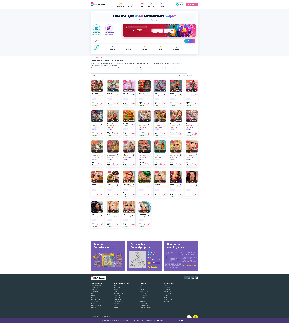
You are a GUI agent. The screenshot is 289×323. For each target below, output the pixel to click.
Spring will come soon (158, 184)
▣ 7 (97, 96)
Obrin (94, 125)
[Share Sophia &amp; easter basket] (133, 154)
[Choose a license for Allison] (148, 133)
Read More (93, 72)
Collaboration (167, 295)
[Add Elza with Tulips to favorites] (192, 133)
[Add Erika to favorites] (113, 224)
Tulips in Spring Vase (111, 123)
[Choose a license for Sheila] (180, 133)
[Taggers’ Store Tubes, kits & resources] (96, 27)
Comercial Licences (96, 299)
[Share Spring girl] (133, 94)
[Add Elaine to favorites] (176, 164)
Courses (93, 295)
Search (190, 41)
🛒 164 (112, 157)
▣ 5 (129, 96)
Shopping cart (117, 287)
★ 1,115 (93, 96)
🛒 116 (190, 187)
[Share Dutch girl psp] (148, 215)
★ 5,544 (155, 157)
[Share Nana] (101, 215)
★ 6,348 (93, 157)
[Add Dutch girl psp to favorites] (145, 224)
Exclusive (142, 95)
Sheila (171, 123)
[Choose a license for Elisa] (133, 224)
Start (160, 49)
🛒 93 (174, 157)
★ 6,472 (187, 157)
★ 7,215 (187, 127)
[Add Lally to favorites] (98, 133)
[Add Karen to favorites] (145, 194)
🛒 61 (159, 127)
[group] (108, 256)
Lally (93, 123)
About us (166, 285)
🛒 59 (159, 157)
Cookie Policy (167, 293)
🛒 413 (112, 127)
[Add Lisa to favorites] (160, 164)
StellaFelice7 (95, 95)
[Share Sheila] (180, 124)
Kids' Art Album (95, 309)
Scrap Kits (128, 49)
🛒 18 (112, 187)
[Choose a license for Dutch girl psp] (148, 224)
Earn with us (167, 287)
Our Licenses (117, 299)
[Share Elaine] (180, 154)
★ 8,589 (108, 157)
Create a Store (118, 297)
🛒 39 (112, 218)
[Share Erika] (117, 215)
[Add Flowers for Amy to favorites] (98, 164)
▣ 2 (145, 218)
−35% (94, 81)
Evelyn (172, 93)
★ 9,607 (93, 187)
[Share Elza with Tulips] (195, 124)
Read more (160, 320)
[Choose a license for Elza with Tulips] (195, 133)
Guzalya (110, 185)
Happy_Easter (111, 154)
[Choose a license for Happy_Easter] (117, 164)
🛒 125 (190, 157)
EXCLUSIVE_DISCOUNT (175, 95)
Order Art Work (94, 301)
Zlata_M (188, 185)
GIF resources (109, 69)
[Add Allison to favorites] (145, 133)
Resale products (176, 49)
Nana (93, 214)
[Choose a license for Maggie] (180, 194)
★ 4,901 (171, 187)
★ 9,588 (124, 157)
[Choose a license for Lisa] (164, 164)
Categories (142, 297)
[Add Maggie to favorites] (176, 194)
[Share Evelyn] (180, 94)
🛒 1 (127, 96)
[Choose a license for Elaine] (180, 164)
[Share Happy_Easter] (117, 154)
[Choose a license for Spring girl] (133, 103)
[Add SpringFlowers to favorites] (160, 133)
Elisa (124, 214)
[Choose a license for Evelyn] (180, 103)
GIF (192, 49)
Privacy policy (167, 291)
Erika (108, 214)
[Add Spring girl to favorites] (129, 103)
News (115, 305)
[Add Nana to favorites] (98, 224)
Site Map (116, 303)
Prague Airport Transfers (146, 309)
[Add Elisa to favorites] (129, 224)
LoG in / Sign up (192, 4)
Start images (117, 69)
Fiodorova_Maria (112, 155)
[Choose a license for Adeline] (101, 194)
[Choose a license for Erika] (117, 224)
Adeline (94, 184)
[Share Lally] (101, 124)
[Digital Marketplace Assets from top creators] (108, 27)
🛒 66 (174, 187)
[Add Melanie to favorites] (192, 164)
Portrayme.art (143, 303)
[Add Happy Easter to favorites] (129, 194)
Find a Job (93, 307)
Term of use (167, 289)
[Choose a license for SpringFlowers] (164, 133)
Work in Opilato (168, 299)
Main (92, 57)
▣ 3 (129, 127)
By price (196, 75)
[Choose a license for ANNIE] (164, 103)
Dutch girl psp (142, 214)
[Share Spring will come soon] (164, 185)
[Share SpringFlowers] (164, 124)
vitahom (110, 95)
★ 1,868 (108, 127)
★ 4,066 (155, 127)
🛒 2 (127, 127)
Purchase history (118, 293)
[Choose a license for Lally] (101, 133)
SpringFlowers (158, 123)
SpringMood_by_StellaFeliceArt (96, 93)
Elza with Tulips (190, 123)
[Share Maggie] (180, 185)
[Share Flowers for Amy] (101, 154)
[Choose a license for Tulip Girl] (195, 103)
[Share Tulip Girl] (195, 94)
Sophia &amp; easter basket (127, 154)
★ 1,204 (124, 96)
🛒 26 (96, 127)
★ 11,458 (140, 187)
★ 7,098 (124, 218)
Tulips (109, 184)
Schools (93, 303)
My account (117, 285)
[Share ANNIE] (164, 94)
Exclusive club (141, 102)
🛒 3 (111, 96)
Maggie (172, 184)
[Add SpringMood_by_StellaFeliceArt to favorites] (98, 103)
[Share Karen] (148, 185)
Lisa (155, 154)
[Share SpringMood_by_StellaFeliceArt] (101, 94)
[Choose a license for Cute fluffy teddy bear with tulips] (133, 133)
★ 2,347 (187, 96)
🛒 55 (159, 187)
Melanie (188, 154)
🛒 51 (96, 218)
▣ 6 (113, 96)
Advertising (94, 297)
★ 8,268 (171, 157)
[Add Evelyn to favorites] (176, 103)
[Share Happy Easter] (133, 185)
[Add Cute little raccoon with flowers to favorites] (113, 103)
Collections (143, 293)
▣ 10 (161, 157)
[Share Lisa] (164, 154)
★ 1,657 (124, 127)
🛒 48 (143, 218)
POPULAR (143, 81)
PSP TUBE (110, 98)
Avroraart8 (95, 216)
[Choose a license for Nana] (101, 224)
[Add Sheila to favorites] (176, 133)
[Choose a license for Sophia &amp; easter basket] (133, 164)
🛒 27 (190, 96)
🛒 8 (95, 96)
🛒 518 (143, 157)
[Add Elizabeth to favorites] (145, 103)
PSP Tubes (96, 49)
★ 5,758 (108, 187)
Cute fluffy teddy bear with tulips (127, 123)
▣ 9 (145, 127)
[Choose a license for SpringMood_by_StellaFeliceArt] (101, 103)
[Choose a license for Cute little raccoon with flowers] (117, 103)
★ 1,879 (140, 96)
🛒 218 (127, 187)
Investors (166, 297)
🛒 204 (96, 187)
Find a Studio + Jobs (96, 305)
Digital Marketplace (96, 285)
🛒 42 (143, 96)
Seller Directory (144, 291)
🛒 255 (143, 127)
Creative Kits (112, 49)
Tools (92, 293)
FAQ (141, 287)
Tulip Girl (188, 93)
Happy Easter (126, 184)
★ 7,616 (93, 218)
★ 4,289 (140, 157)
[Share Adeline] (101, 185)
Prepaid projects (95, 291)
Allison (140, 123)
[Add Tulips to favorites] (113, 194)
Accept (181, 320)
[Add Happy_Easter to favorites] (113, 164)
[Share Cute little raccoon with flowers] (117, 94)
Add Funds (116, 291)
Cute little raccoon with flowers (111, 93)
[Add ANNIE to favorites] (160, 103)
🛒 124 (96, 157)
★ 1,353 (155, 96)
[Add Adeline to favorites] (98, 194)
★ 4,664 (155, 187)
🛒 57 (174, 127)
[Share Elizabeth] (148, 94)
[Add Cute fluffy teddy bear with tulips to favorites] (129, 133)
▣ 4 (145, 96)
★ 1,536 (171, 96)
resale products (127, 69)
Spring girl (125, 93)
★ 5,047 (108, 218)
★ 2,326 (93, 127)
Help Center (117, 295)
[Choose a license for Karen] (148, 194)
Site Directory (143, 299)
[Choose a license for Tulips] (117, 194)
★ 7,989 (187, 187)
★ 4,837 (171, 127)
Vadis (125, 155)
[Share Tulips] (117, 185)
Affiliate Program (144, 295)
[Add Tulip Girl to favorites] (192, 103)
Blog (141, 285)
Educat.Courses (144, 305)
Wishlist (116, 289)
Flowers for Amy (96, 154)
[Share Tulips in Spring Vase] (117, 124)
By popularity (190, 75)
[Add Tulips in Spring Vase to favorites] (113, 133)
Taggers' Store (94, 287)
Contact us (166, 301)
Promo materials (118, 301)
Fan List (142, 289)
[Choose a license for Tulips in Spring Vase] (117, 133)
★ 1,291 (108, 96)
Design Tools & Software (146, 307)
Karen (140, 184)
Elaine (171, 154)
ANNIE (156, 93)
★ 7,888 (140, 127)
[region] (159, 30)
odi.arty (125, 95)
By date (184, 75)
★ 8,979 (124, 187)
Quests (116, 307)
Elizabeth (141, 93)
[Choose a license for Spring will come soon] (164, 194)
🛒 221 (143, 187)
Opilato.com (143, 301)
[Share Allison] (148, 124)
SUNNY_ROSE (158, 95)
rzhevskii (142, 216)
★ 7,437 (140, 218)
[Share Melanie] (195, 154)
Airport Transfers (144, 311)
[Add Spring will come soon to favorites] (160, 194)
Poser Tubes (144, 49)
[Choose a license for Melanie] (195, 164)
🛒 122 (190, 127)
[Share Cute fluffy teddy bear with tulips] (133, 124)
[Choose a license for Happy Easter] (133, 194)
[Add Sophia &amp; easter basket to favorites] (129, 164)
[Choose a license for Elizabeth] (148, 103)
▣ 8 (161, 127)
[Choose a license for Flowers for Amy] (101, 164)
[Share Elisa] (133, 215)
